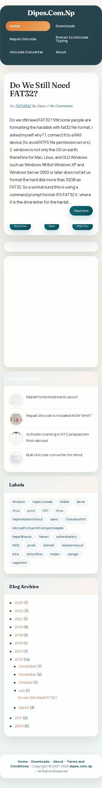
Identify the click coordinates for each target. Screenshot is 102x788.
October (26, 682)
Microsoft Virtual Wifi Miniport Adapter (38, 528)
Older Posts (82, 226)
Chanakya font (76, 519)
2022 (19, 610)
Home (15, 26)
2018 (19, 635)
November (28, 674)
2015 (19, 643)
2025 (19, 602)
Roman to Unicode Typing (72, 39)
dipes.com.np (51, 13)
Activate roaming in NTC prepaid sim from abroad (57, 437)
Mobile (64, 502)
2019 (19, 627)
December (28, 666)
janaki (31, 545)
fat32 (16, 545)
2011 (19, 717)
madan (55, 554)
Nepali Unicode (23, 39)
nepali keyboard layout (27, 519)
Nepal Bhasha (21, 537)
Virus (16, 511)
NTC (46, 511)
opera (54, 519)
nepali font (19, 563)
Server (80, 502)
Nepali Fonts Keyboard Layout (52, 396)
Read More (81, 211)
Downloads (65, 26)
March (24, 707)
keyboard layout (72, 545)
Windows (18, 502)
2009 (19, 726)
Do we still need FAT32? (40, 89)
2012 (19, 659)
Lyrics (31, 511)
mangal (73, 554)
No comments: (62, 106)
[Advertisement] (51, 311)
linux (59, 511)
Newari (44, 537)
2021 (19, 618)
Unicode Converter (26, 52)
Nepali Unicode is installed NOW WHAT (59, 415)
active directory (66, 537)
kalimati (48, 545)
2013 (19, 651)
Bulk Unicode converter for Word (54, 454)
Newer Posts (20, 226)
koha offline (34, 554)
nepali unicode (42, 502)
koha (15, 554)
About (61, 52)
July (22, 690)
